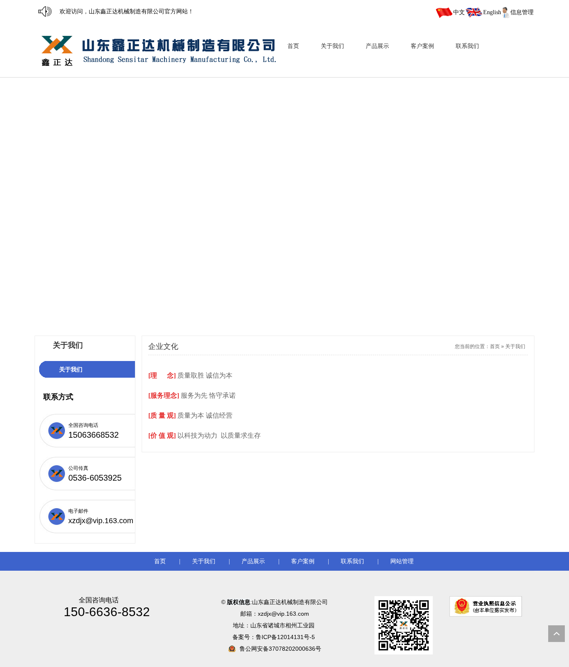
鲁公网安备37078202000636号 (280, 648)
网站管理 (402, 561)
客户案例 (302, 561)
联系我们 (352, 561)
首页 (495, 346)
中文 (459, 12)
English (492, 12)
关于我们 (515, 346)
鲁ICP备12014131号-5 (286, 637)
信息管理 (522, 12)
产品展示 (253, 561)
